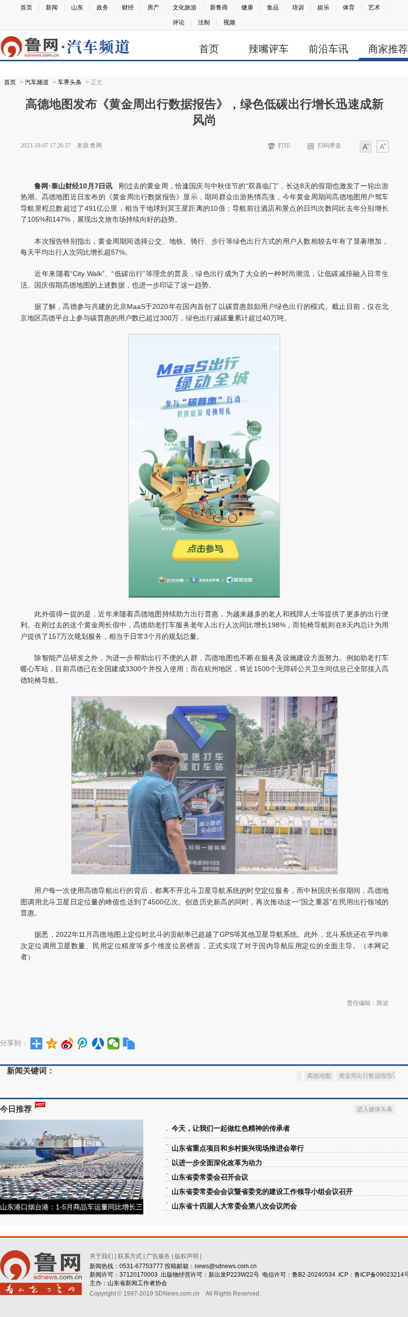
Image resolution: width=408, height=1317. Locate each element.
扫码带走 (329, 145)
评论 (179, 22)
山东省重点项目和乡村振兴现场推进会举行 (238, 1148)
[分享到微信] (113, 1043)
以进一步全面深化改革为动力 (217, 1163)
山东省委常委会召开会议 (210, 1177)
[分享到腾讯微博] (83, 1043)
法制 (204, 22)
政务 (102, 7)
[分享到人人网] (98, 1043)
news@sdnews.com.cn (226, 1266)
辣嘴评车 (269, 48)
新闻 (52, 7)
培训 (298, 7)
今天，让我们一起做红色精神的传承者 (231, 1128)
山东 (77, 7)
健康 (247, 7)
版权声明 (187, 1256)
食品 (273, 7)
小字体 (366, 147)
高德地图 (319, 1075)
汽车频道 (37, 82)
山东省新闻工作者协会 (137, 1283)
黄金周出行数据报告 (366, 1075)
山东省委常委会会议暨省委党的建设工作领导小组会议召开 (262, 1191)
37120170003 (138, 1274)
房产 (153, 7)
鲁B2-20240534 (313, 1274)
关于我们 (101, 1256)
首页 (26, 7)
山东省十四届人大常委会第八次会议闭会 (234, 1206)
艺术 (374, 7)
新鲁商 (219, 7)
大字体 (383, 147)
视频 (229, 22)
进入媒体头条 (375, 1109)
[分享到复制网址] (129, 1043)
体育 (349, 7)
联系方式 (130, 1256)
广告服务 (158, 1256)
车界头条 (70, 82)
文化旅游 (185, 7)
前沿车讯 (328, 48)
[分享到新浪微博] (67, 1043)
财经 (128, 7)
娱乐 (323, 7)
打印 (284, 145)
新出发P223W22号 (233, 1274)
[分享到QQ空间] (52, 1043)
